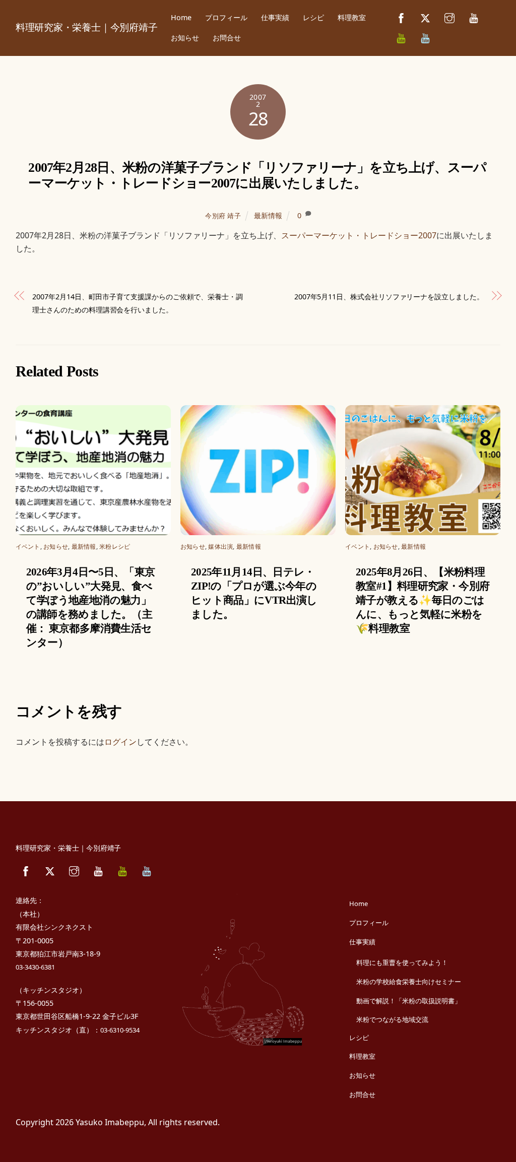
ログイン (120, 741)
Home (181, 17)
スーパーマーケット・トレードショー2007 (358, 235)
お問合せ (227, 37)
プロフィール (226, 17)
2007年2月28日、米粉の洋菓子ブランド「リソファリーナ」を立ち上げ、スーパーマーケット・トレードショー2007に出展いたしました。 (257, 175)
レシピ (313, 17)
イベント (28, 546)
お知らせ (185, 37)
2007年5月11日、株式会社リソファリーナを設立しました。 (389, 296)
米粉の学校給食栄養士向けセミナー (408, 981)
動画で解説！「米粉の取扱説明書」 (408, 1000)
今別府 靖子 (223, 215)
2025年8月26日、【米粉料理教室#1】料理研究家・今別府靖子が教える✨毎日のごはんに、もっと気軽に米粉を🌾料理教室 (422, 600)
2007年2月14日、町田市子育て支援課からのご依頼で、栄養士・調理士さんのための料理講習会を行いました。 (137, 303)
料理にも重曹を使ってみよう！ (402, 962)
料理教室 (352, 17)
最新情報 (268, 215)
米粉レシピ (114, 546)
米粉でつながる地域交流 (392, 1019)
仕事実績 (275, 17)
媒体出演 (220, 546)
